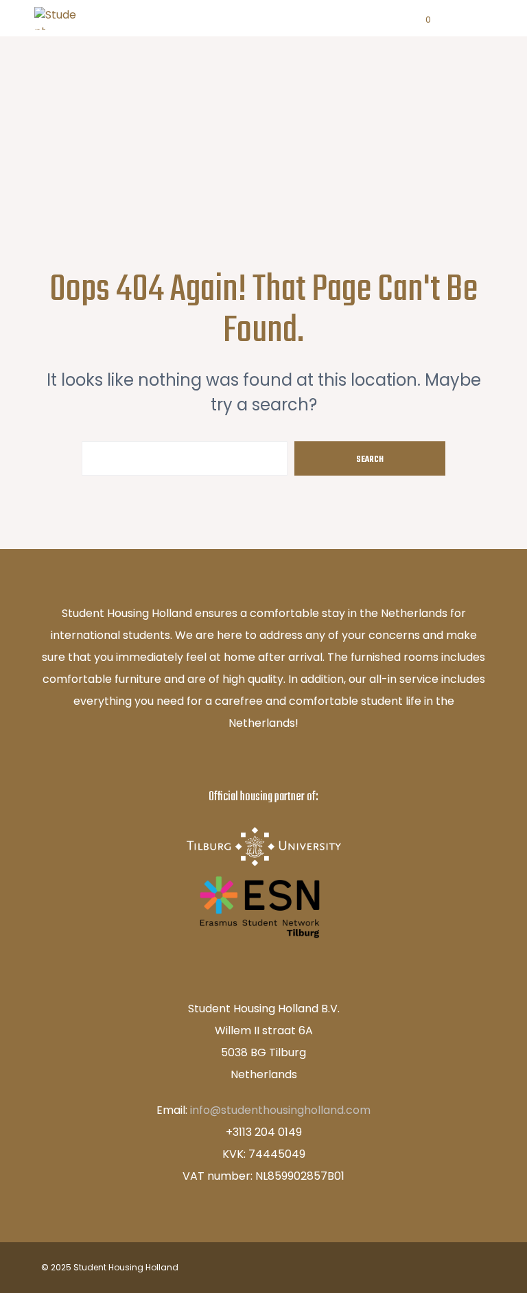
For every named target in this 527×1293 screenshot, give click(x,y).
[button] (419, 20)
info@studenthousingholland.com (280, 1110)
